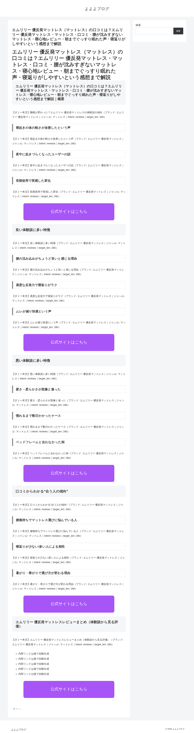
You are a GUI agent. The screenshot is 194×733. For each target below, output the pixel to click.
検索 (138, 25)
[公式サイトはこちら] (68, 219)
